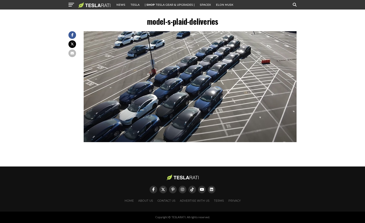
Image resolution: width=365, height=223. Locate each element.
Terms (219, 200)
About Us (145, 200)
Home (129, 200)
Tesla (135, 4)
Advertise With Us (194, 200)
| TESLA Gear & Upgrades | (170, 4)
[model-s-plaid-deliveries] (190, 141)
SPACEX (205, 4)
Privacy (234, 200)
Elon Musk (224, 4)
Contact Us (166, 200)
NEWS (120, 4)
